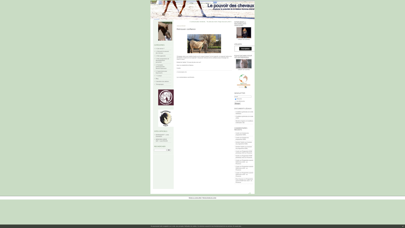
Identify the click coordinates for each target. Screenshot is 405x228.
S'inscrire (239, 99)
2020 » (230, 21)
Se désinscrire (241, 101)
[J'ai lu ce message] (403, 226)
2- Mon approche (161, 56)
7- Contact (159, 76)
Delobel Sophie (240, 142)
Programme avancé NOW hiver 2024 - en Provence (244, 162)
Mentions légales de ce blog (209, 197)
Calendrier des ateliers (162, 81)
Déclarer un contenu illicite (195, 197)
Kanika (238, 156)
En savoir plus (237, 226)
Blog (157, 78)
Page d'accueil (222, 21)
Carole (238, 133)
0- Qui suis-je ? (160, 48)
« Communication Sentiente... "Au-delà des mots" (203, 21)
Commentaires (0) (182, 72)
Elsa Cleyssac (240, 179)
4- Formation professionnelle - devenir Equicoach (161, 66)
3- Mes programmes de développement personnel (162, 60)
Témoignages (160, 84)
